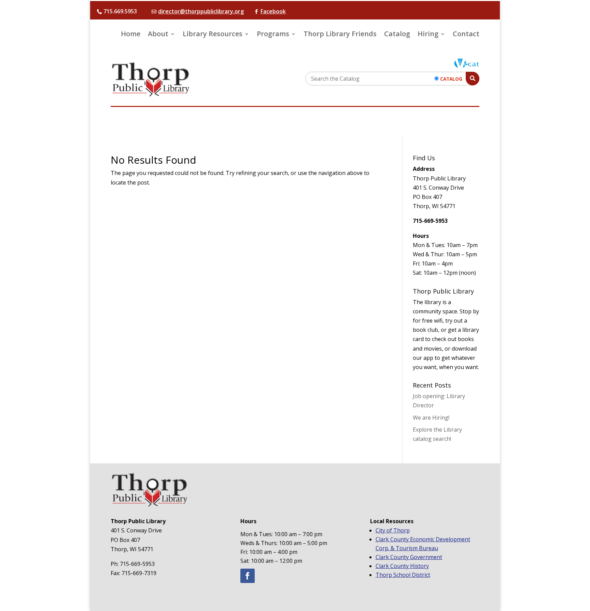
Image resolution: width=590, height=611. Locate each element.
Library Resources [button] (212, 34)
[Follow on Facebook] (247, 576)
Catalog (451, 79)
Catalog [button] (397, 34)
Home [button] (130, 34)
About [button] (158, 34)
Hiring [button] (428, 34)
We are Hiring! (431, 417)
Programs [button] (273, 34)
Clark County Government (409, 557)
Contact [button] (466, 34)
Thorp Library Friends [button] (340, 34)
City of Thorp (393, 530)
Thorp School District (403, 575)
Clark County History (402, 566)
